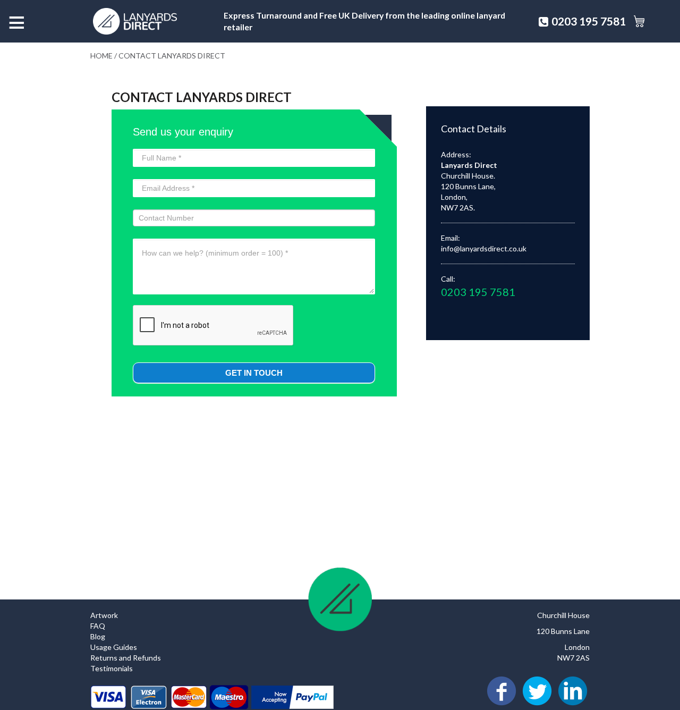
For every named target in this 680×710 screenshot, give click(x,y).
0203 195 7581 (588, 21)
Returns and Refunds (125, 657)
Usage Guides (113, 647)
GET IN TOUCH (254, 372)
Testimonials (111, 668)
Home (101, 55)
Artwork (104, 615)
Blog (97, 636)
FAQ (97, 625)
